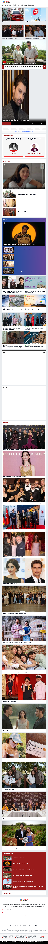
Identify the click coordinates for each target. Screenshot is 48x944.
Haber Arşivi (28, 919)
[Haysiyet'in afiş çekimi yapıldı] (9, 203)
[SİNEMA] (44, 387)
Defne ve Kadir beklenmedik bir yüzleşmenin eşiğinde (16, 672)
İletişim (5, 937)
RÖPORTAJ (24, 5)
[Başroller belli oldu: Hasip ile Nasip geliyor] (8, 256)
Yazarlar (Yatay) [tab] (8, 135)
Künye (12, 937)
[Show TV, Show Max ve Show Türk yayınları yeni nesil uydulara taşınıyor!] (35, 301)
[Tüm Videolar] (44, 219)
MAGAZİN (11, 936)
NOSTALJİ (5, 936)
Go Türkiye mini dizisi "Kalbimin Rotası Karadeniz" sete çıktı (17, 642)
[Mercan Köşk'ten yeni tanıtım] (24, 716)
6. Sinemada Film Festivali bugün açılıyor (34, 346)
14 (30, 67)
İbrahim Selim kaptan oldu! (9, 701)
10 (21, 67)
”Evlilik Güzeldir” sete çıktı (9, 789)
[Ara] (42, 1)
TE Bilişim (42, 936)
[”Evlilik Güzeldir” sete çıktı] (24, 775)
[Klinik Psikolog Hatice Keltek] (34, 147)
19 (40, 67)
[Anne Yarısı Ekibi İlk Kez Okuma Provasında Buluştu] (24, 599)
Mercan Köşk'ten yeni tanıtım (10, 730)
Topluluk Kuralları (20, 937)
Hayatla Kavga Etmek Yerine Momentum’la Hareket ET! (13, 139)
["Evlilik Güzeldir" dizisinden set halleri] (9, 194)
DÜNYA (16, 936)
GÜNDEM (22, 936)
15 (32, 67)
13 (28, 67)
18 (38, 67)
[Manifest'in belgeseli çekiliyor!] (8, 249)
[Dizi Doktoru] (7, 1)
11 (23, 67)
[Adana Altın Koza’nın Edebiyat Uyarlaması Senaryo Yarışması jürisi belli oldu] (13, 282)
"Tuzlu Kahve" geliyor (8, 818)
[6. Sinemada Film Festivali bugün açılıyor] (35, 337)
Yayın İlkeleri (30, 937)
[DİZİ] (44, 352)
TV (5, 5)
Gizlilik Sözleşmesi (32, 936)
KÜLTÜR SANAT (16, 5)
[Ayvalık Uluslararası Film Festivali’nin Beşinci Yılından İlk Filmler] (35, 282)
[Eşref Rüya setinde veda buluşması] (8, 271)
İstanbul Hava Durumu (30, 909)
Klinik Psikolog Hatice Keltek (34, 153)
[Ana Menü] (44, 1)
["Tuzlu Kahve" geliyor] (24, 804)
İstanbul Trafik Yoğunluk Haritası (32, 912)
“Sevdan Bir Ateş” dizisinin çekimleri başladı (13, 848)
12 (25, 67)
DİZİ (2, 5)
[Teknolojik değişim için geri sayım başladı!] (13, 301)
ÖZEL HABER (31, 5)
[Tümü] (44, 893)
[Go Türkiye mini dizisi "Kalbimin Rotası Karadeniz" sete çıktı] (24, 628)
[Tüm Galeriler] (44, 161)
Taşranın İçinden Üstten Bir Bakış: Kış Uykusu (34, 139)
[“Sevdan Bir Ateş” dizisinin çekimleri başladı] (24, 833)
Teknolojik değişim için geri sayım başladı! (12, 309)
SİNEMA (9, 5)
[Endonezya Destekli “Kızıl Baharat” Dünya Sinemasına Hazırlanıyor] (13, 319)
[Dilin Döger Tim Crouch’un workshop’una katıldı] (24, 745)
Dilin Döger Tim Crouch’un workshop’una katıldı (14, 760)
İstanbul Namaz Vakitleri (9, 912)
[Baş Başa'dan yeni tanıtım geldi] (8, 264)
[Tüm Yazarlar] (44, 135)
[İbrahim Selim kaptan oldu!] (24, 687)
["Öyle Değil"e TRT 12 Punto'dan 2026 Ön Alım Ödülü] (35, 319)
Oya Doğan (13, 153)
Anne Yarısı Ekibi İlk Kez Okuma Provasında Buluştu (15, 613)
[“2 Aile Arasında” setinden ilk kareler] (9, 211)
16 (34, 67)
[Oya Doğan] (13, 147)
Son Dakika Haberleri (8, 919)
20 (42, 67)
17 (36, 67)
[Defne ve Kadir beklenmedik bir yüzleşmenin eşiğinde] (24, 657)
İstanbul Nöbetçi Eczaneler (9, 909)
